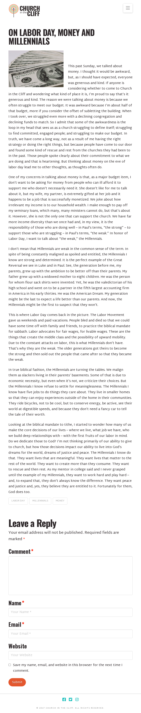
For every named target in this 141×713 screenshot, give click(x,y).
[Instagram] (77, 699)
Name (16, 603)
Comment (20, 551)
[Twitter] (70, 699)
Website (17, 646)
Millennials (40, 501)
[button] (128, 8)
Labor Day (18, 501)
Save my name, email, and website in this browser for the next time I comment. (67, 668)
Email (16, 624)
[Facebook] (64, 699)
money (60, 501)
